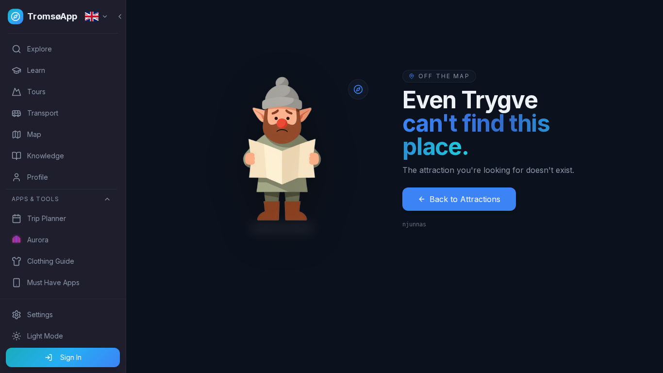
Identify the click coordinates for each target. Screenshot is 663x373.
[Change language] (96, 16)
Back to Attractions (465, 199)
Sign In (71, 357)
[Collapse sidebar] (120, 16)
